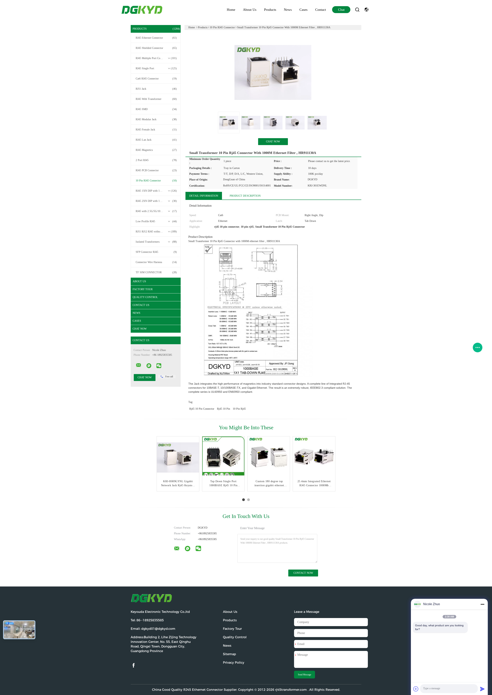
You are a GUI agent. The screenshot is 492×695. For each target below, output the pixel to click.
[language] (366, 9)
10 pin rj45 (239, 408)
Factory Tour (143, 289)
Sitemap (229, 654)
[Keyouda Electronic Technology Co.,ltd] (138, 365)
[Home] (142, 9)
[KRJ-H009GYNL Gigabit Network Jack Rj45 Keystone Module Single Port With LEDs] (178, 457)
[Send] (482, 689)
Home (231, 10)
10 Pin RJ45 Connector (156, 180)
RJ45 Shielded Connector (156, 48)
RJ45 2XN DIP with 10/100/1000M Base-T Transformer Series (157, 201)
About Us (249, 10)
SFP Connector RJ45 (156, 252)
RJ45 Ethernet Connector (156, 37)
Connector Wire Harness (156, 262)
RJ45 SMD (156, 109)
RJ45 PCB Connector (156, 170)
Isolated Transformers (156, 241)
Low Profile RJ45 (156, 221)
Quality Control (145, 297)
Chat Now (140, 328)
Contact (320, 10)
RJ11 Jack (156, 88)
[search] (357, 9)
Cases (303, 10)
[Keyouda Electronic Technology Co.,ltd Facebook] (133, 665)
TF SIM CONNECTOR (156, 272)
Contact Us (141, 305)
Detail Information (203, 195)
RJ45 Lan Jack (156, 139)
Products (270, 10)
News (288, 10)
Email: (153, 629)
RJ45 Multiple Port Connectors (156, 58)
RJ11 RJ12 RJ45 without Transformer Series (157, 231)
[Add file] (416, 689)
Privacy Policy (233, 662)
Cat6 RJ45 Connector (156, 78)
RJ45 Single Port (156, 68)
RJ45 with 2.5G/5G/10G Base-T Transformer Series (157, 211)
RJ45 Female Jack (156, 129)
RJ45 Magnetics (156, 150)
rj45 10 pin (223, 408)
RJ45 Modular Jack (156, 119)
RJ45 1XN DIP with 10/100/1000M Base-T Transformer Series (157, 190)
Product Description (245, 195)
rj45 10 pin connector (201, 408)
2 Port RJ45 (156, 160)
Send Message (304, 674)
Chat (341, 10)
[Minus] (482, 604)
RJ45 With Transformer (156, 99)
